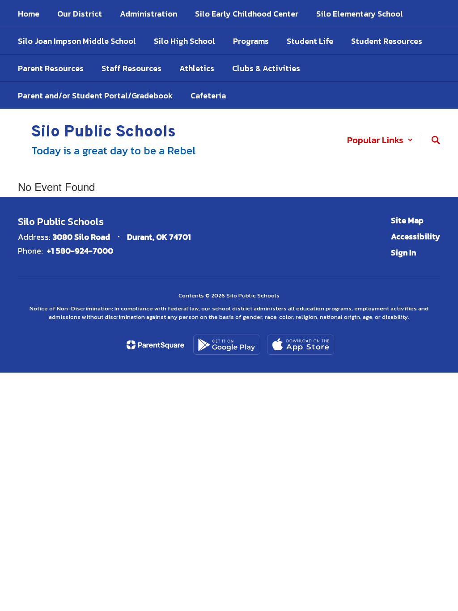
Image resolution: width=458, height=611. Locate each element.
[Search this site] (435, 140)
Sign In (403, 252)
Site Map (407, 220)
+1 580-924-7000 (80, 251)
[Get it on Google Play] (226, 345)
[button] (380, 140)
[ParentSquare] (155, 345)
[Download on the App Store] (300, 345)
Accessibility (415, 236)
